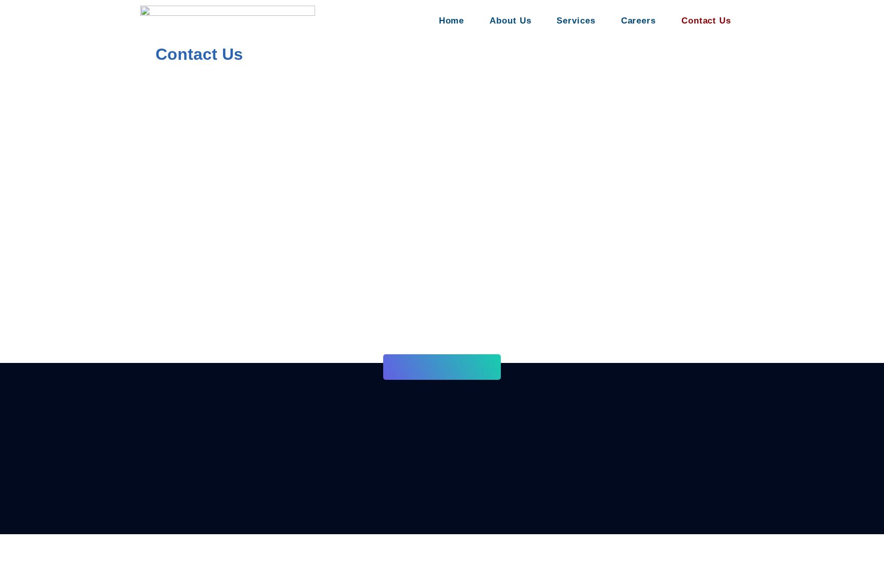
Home (452, 21)
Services (576, 21)
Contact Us (706, 21)
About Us (510, 21)
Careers (638, 21)
